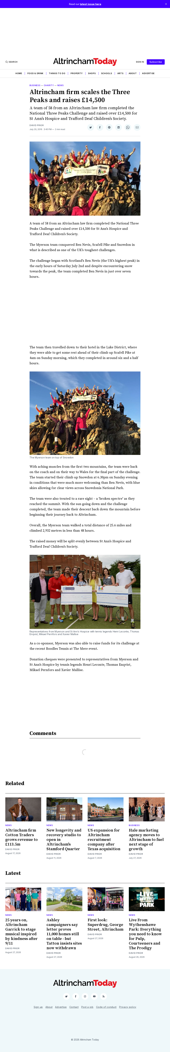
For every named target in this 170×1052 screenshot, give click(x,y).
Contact (74, 1007)
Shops (92, 73)
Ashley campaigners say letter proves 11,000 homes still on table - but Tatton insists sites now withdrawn (64, 934)
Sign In (140, 62)
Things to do (57, 73)
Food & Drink (35, 73)
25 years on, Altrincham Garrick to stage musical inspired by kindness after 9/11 (21, 932)
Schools (106, 73)
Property (77, 73)
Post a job (87, 1007)
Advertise (148, 73)
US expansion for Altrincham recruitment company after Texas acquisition (104, 840)
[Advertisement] (85, 31)
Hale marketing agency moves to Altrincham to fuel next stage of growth (146, 840)
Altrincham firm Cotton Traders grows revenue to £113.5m (21, 837)
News (60, 85)
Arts (120, 73)
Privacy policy (127, 1007)
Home (18, 73)
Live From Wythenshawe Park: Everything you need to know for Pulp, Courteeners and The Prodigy (145, 934)
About (133, 73)
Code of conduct (106, 1007)
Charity (49, 85)
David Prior (37, 125)
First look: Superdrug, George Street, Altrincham (105, 925)
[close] (166, 4)
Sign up (38, 1007)
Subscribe (155, 61)
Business (35, 85)
